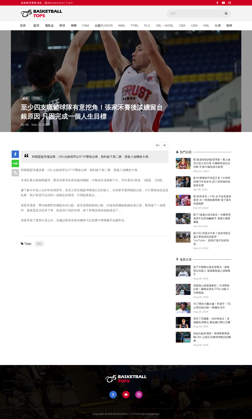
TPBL (134, 25)
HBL (206, 25)
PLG (147, 25)
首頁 (23, 25)
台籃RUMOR (104, 25)
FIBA (85, 25)
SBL (39, 243)
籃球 (36, 25)
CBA (182, 25)
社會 (218, 25)
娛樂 (229, 25)
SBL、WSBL (165, 25)
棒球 (62, 25)
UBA (194, 25)
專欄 (74, 25)
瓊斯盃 (49, 25)
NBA (121, 25)
